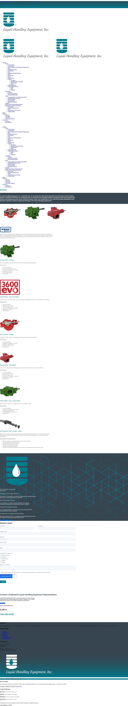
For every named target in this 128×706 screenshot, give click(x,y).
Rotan (9, 76)
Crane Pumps (11, 66)
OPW (9, 109)
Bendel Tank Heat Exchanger (14, 98)
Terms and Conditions (10, 118)
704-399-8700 (37, 1)
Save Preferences (4, 705)
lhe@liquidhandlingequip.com (6, 1)
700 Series (13, 90)
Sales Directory (8, 122)
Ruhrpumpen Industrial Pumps (14, 73)
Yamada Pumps (11, 64)
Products (4, 62)
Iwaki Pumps (11, 70)
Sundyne (10, 79)
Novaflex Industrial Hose (13, 107)
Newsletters (7, 116)
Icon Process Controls (12, 93)
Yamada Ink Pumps (12, 85)
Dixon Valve (10, 106)
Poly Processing (11, 100)
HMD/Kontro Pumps (12, 69)
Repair (4, 112)
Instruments (7, 91)
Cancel (10, 705)
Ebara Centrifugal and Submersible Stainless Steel (18, 67)
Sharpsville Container (12, 102)
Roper (9, 74)
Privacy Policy (6, 638)
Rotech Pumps (11, 78)
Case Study (7, 117)
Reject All (7, 686)
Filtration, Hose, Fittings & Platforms (13, 105)
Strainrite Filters (11, 111)
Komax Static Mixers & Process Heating (13, 104)
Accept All (2, 686)
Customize (13, 686)
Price (9, 72)
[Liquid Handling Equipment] (26, 33)
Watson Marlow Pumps (13, 86)
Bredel (12, 87)
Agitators (7, 103)
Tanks (6, 96)
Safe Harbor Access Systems (14, 110)
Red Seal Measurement (13, 94)
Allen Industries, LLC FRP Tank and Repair (17, 97)
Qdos (12, 88)
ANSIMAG (13, 80)
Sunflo (12, 84)
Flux (9, 68)
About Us (5, 113)
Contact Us (5, 119)
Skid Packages (14, 82)
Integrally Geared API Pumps (17, 81)
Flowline (10, 92)
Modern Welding (11, 99)
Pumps (6, 63)
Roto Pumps (10, 75)
